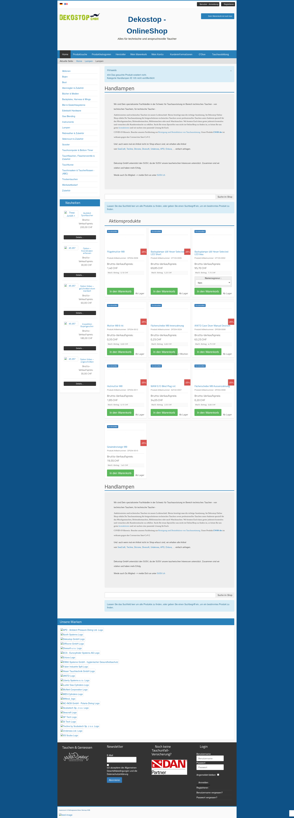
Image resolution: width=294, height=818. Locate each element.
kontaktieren (124, 128)
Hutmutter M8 (114, 386)
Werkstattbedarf (70, 184)
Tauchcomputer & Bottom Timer (77, 150)
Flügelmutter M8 (115, 251)
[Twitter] (147, 4)
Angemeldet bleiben (206, 774)
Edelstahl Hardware (71, 110)
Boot (64, 82)
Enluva (169, 149)
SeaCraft (121, 149)
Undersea (155, 149)
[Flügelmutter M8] (125, 242)
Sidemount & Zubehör (72, 138)
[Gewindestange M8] (125, 438)
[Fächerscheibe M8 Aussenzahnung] (213, 377)
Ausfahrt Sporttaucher (87, 214)
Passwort (200, 762)
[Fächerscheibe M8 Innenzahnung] (169, 316)
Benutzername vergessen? (209, 792)
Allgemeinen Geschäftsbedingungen (122, 769)
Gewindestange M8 (117, 447)
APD (162, 149)
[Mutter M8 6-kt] (125, 316)
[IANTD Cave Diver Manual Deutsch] (213, 316)
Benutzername (203, 753)
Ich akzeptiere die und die (122, 771)
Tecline (130, 149)
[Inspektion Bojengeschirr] (71, 323)
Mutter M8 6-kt (115, 325)
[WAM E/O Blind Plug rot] (169, 377)
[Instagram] (151, 4)
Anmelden (203, 782)
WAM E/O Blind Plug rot (163, 386)
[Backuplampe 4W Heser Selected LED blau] (213, 242)
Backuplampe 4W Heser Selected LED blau (211, 253)
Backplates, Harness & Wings (76, 99)
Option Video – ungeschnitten (87, 360)
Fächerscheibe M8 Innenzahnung (167, 325)
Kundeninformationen (181, 54)
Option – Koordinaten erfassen (87, 251)
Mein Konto (157, 54)
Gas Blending (68, 116)
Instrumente (68, 121)
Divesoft (145, 149)
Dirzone (137, 149)
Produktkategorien (101, 54)
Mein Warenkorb (138, 54)
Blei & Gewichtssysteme (73, 104)
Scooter (66, 144)
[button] (208, 4)
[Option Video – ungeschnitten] (71, 359)
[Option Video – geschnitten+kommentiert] (71, 285)
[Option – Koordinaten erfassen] (71, 248)
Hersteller (121, 54)
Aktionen (66, 70)
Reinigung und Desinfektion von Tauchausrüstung (179, 132)
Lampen (89, 61)
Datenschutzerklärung (117, 774)
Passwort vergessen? (206, 797)
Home (65, 54)
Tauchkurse (68, 164)
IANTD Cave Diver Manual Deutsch (212, 325)
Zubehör (66, 190)
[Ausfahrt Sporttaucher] (71, 214)
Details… (80, 237)
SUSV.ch (161, 175)
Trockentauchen (70, 179)
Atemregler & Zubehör (73, 87)
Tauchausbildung (220, 54)
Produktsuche (80, 54)
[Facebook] (142, 4)
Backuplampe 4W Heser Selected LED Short (168, 253)
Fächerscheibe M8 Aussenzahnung (212, 386)
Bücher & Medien (70, 93)
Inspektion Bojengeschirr (87, 325)
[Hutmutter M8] (125, 377)
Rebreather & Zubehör (73, 133)
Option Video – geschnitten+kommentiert (87, 288)
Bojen (65, 76)
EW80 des (217, 132)
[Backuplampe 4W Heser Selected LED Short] (169, 242)
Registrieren (202, 787)
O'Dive (202, 54)
